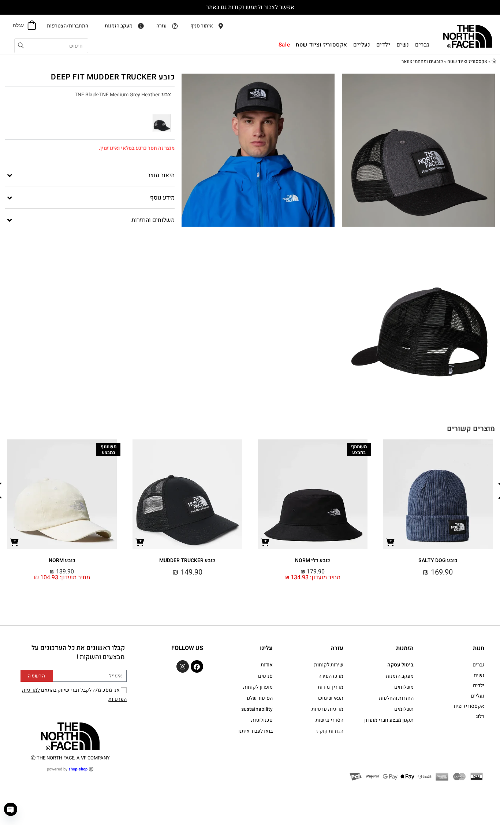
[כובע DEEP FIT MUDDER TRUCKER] (162, 123)
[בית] (494, 61)
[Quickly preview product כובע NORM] (14, 542)
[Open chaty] (10, 809)
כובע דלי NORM (312, 560)
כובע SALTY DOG (438, 560)
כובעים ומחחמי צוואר (422, 61)
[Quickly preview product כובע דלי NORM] (265, 542)
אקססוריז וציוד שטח (467, 61)
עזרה (337, 648)
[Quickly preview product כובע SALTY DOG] (390, 542)
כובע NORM (62, 560)
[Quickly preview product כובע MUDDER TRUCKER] (140, 542)
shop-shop (77, 769)
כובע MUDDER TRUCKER (187, 560)
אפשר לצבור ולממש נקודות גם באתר (250, 7)
